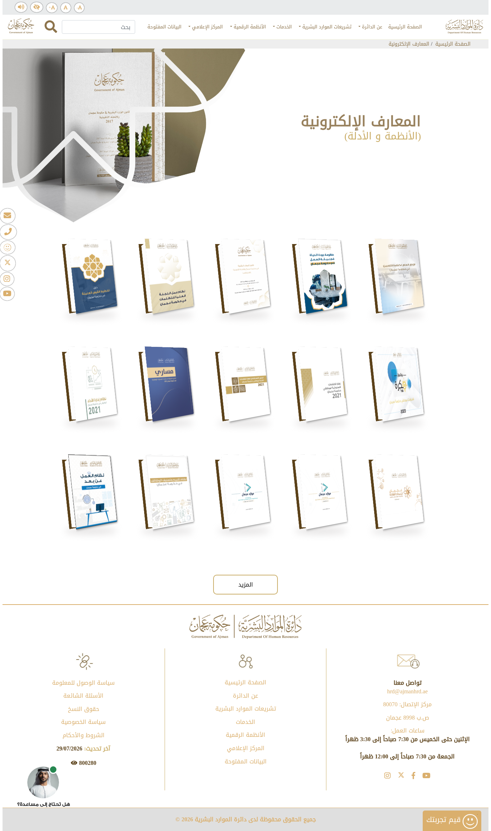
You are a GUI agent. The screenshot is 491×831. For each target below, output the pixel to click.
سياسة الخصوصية (83, 721)
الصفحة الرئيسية (403, 26)
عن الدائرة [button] (371, 27)
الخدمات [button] (283, 27)
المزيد (245, 584)
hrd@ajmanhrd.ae (407, 691)
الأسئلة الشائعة (83, 695)
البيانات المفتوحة (163, 26)
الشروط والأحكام (84, 735)
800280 (86, 762)
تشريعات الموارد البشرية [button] (326, 27)
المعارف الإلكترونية (409, 44)
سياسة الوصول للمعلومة (83, 682)
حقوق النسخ (83, 709)
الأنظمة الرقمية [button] (249, 27)
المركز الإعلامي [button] (207, 27)
